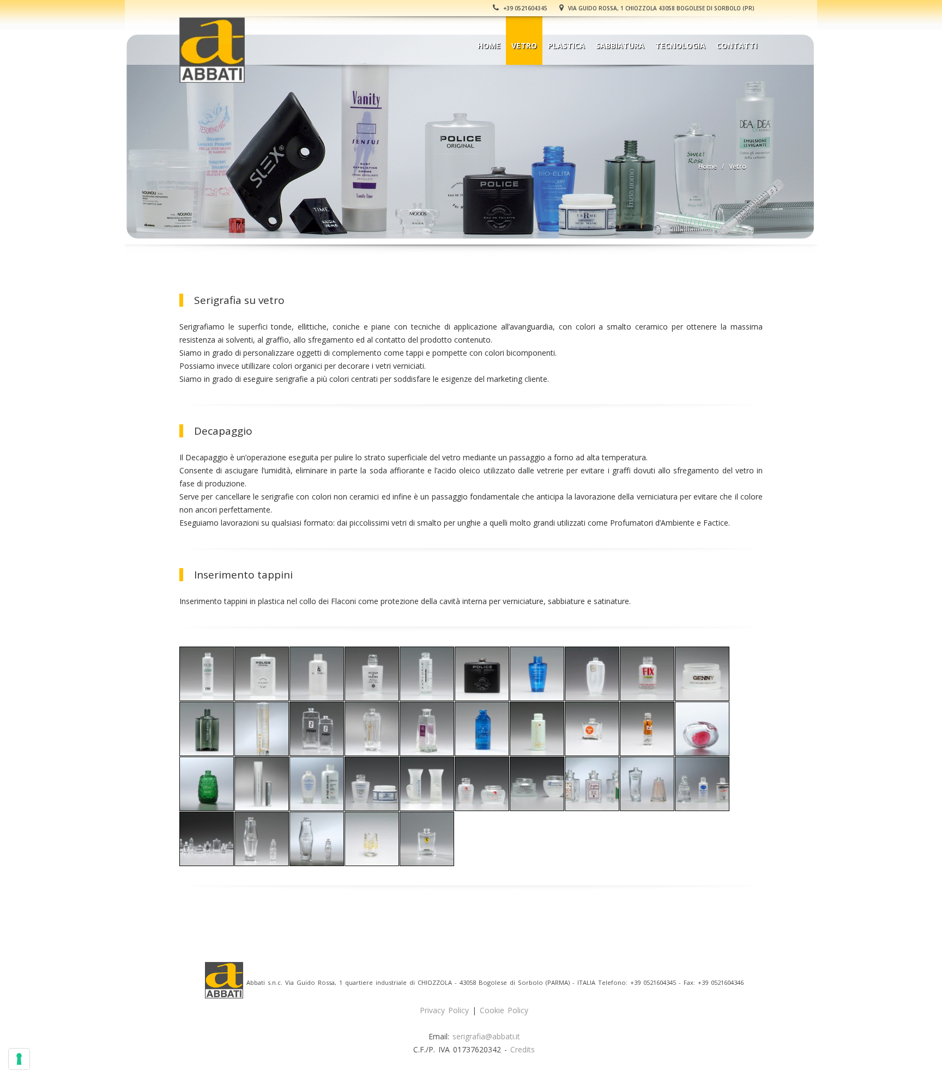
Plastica (566, 45)
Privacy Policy (444, 1010)
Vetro (524, 45)
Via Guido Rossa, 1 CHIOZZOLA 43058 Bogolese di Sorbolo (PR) (660, 8)
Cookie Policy (504, 1010)
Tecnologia (680, 45)
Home (489, 45)
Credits (522, 1049)
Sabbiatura (620, 45)
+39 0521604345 (524, 8)
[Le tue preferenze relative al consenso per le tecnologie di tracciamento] (19, 1059)
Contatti (736, 45)
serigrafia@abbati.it (486, 1036)
